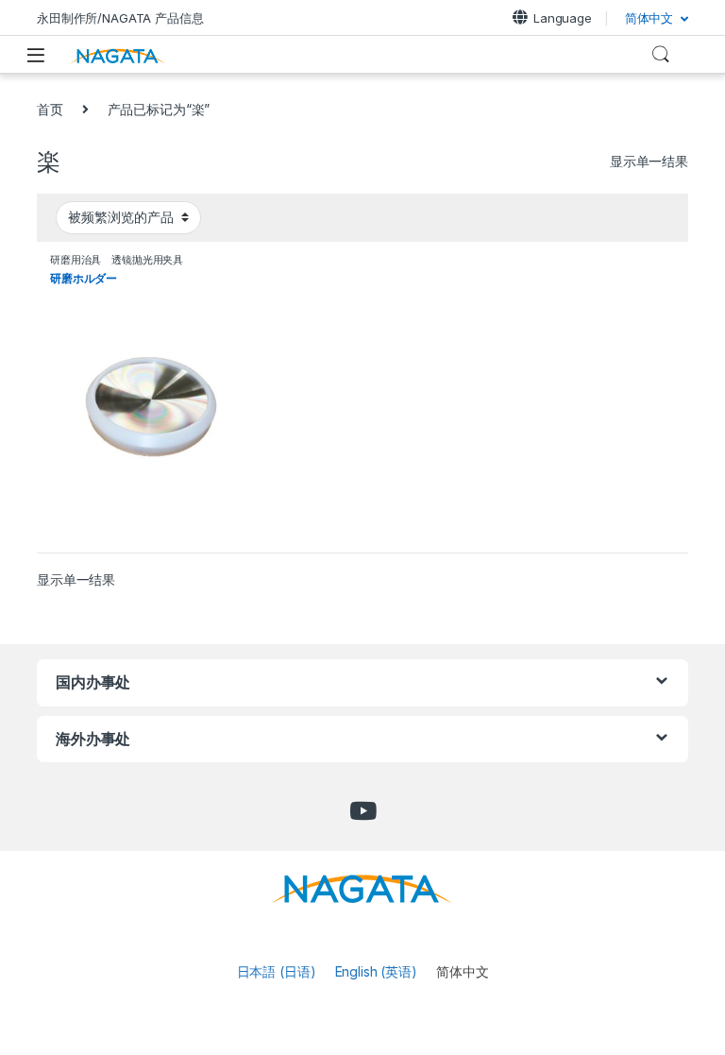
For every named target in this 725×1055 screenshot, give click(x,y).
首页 (50, 109)
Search (660, 54)
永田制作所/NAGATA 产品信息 (120, 18)
